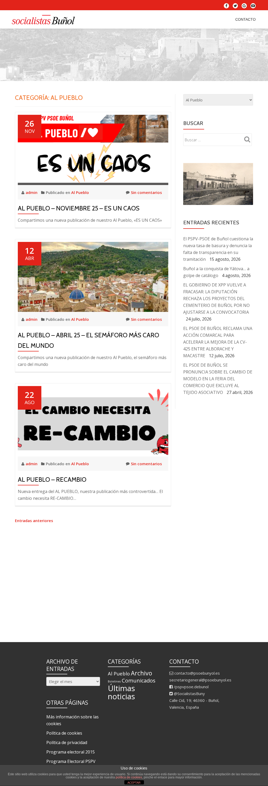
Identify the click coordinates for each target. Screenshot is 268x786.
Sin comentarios (146, 192)
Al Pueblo (80, 192)
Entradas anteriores (34, 520)
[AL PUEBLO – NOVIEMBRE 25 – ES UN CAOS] (93, 149)
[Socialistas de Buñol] (44, 19)
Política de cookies (64, 733)
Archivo (141, 673)
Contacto (245, 19)
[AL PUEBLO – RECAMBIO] (93, 420)
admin (32, 192)
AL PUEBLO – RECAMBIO (52, 479)
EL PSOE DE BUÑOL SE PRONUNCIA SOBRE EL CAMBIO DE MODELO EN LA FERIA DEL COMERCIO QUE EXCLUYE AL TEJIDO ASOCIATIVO (217, 378)
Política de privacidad (66, 742)
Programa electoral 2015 (70, 752)
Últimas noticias (121, 692)
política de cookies (129, 777)
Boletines (114, 681)
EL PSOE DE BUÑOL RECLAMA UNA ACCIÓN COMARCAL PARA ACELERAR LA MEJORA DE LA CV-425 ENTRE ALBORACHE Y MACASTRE (217, 342)
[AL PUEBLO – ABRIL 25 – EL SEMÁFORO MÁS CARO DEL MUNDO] (93, 276)
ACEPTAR (134, 782)
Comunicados (138, 680)
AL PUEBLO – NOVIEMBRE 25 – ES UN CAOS (78, 208)
